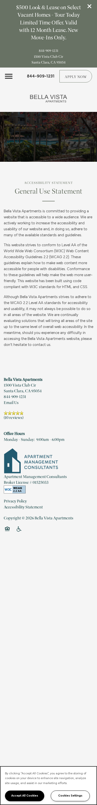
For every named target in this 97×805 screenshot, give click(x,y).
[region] (48, 785)
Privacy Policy (15, 501)
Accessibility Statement (23, 507)
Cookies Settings (70, 795)
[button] (89, 6)
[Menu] (8, 76)
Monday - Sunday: (19, 439)
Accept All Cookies (24, 795)
